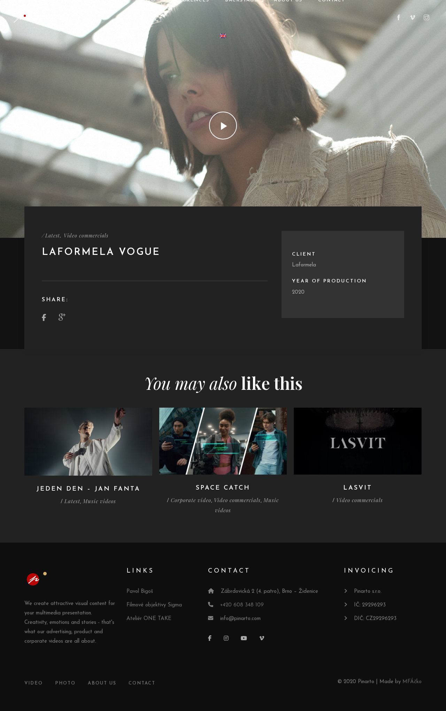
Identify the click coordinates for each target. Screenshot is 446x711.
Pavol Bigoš (139, 591)
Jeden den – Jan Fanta (88, 489)
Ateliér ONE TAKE (148, 618)
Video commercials (86, 235)
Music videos (99, 501)
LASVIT (357, 488)
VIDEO (33, 683)
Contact (142, 683)
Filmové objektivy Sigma (154, 605)
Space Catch (223, 488)
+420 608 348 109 (242, 605)
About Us (102, 683)
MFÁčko (412, 681)
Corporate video (191, 500)
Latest (52, 235)
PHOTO (65, 683)
